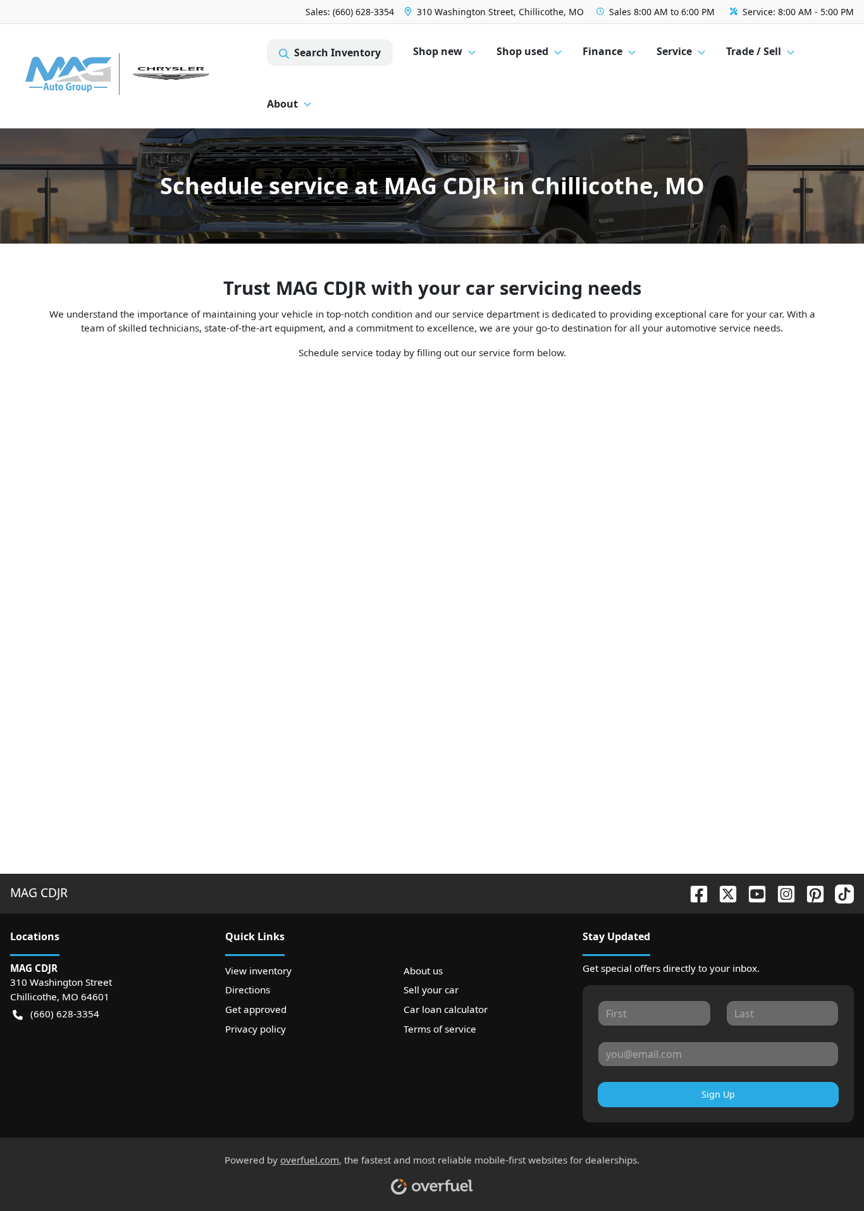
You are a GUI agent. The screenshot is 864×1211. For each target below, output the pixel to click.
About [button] (282, 104)
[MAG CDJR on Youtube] (752, 892)
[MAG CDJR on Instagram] (781, 892)
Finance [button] (602, 51)
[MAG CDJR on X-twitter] (722, 892)
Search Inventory (337, 52)
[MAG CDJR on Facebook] (693, 892)
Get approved (256, 1009)
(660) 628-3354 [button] (64, 1013)
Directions (247, 989)
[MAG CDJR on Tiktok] (839, 892)
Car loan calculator (446, 1009)
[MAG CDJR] (138, 76)
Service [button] (674, 51)
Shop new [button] (437, 51)
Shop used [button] (522, 51)
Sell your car (431, 989)
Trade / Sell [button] (753, 51)
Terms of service (440, 1028)
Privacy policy (255, 1028)
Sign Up (718, 1094)
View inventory (258, 970)
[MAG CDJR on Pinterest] (810, 892)
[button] (495, 11)
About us (423, 970)
